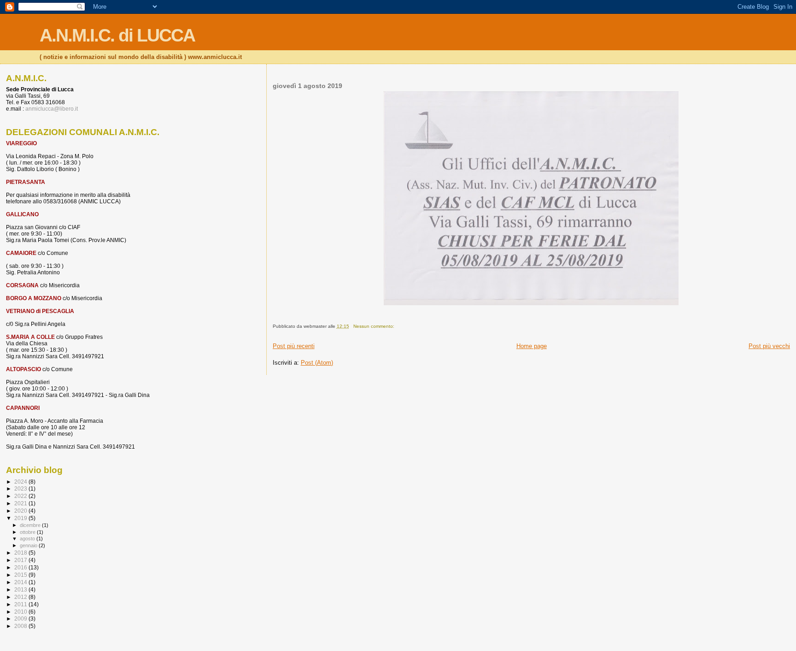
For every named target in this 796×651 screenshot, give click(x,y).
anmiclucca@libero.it (51, 109)
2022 (21, 496)
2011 (21, 604)
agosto (28, 538)
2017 (21, 560)
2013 (21, 589)
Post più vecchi (769, 346)
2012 (21, 597)
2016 (21, 567)
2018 (21, 553)
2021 (21, 503)
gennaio (29, 545)
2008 (21, 626)
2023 (21, 488)
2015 (21, 575)
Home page (531, 346)
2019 (21, 518)
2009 (21, 618)
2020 (21, 511)
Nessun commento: (374, 326)
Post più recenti (294, 346)
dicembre (31, 525)
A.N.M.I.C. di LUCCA (117, 35)
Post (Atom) (317, 362)
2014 (21, 582)
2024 (21, 482)
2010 (21, 612)
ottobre (28, 532)
